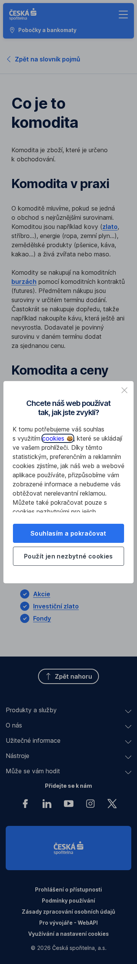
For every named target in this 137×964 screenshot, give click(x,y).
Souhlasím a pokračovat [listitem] (68, 533)
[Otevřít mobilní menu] (123, 14)
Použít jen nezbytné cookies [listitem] (68, 556)
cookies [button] (54, 438)
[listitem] (124, 390)
